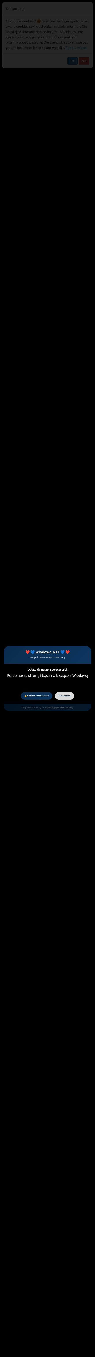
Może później (65, 695)
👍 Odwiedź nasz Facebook (36, 695)
